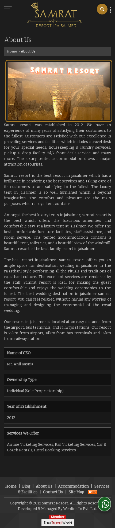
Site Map (76, 492)
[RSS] (92, 492)
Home (12, 51)
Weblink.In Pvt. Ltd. (80, 509)
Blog (26, 486)
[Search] (102, 9)
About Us (44, 486)
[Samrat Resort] (54, 15)
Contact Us (53, 492)
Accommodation (73, 486)
